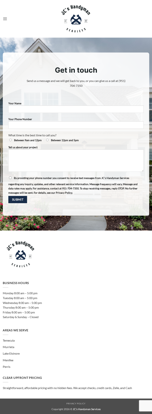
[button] (5, 18)
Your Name (14, 103)
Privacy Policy (76, 403)
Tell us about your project (22, 147)
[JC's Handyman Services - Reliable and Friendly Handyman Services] (76, 19)
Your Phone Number (20, 119)
